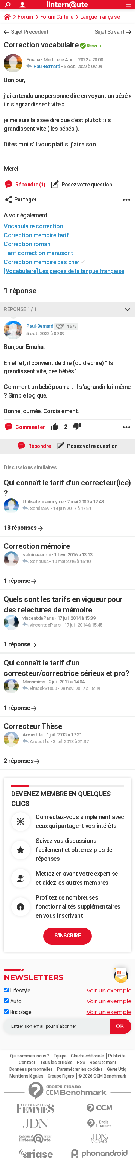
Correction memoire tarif (36, 235)
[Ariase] (36, 1153)
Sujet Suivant (109, 32)
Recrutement (103, 1062)
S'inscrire (67, 936)
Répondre (39, 446)
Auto (15, 1001)
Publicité (117, 1056)
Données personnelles (31, 1069)
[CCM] (99, 1108)
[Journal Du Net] (36, 1123)
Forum (25, 17)
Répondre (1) (29, 185)
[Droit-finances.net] (99, 1123)
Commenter (29, 427)
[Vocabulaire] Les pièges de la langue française (64, 271)
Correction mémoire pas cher (42, 262)
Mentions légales (26, 1076)
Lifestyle (19, 990)
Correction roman (27, 244)
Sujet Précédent (29, 32)
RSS (81, 1062)
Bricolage (20, 1012)
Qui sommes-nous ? (30, 1056)
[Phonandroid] (99, 1153)
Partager (25, 200)
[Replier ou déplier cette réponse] (128, 309)
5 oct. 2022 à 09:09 (83, 66)
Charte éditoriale (87, 1056)
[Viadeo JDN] (99, 1138)
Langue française (100, 17)
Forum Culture (57, 17)
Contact (27, 1062)
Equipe (60, 1056)
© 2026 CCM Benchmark (102, 1076)
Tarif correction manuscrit (38, 253)
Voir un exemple (109, 990)
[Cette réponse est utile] (55, 427)
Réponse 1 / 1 (20, 309)
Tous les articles (56, 1062)
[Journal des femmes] (36, 1108)
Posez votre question (86, 185)
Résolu (94, 46)
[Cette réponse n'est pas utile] (77, 427)
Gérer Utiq (116, 1069)
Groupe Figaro (61, 1076)
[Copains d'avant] (36, 1138)
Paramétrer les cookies (79, 1069)
